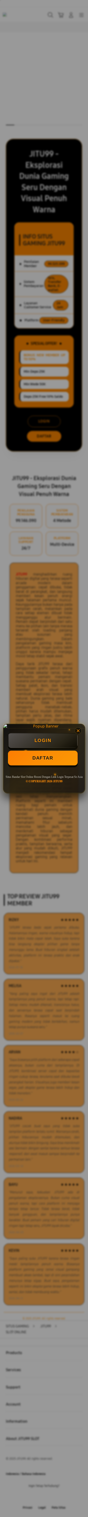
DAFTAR (42, 757)
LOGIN (42, 740)
